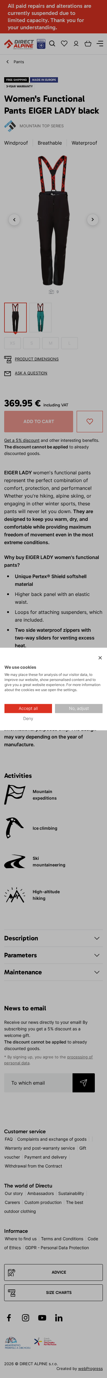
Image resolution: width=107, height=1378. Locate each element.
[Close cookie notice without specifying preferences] (100, 657)
